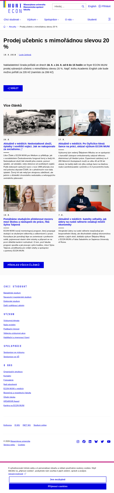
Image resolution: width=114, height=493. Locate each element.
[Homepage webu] (24, 7)
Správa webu (9, 445)
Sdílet (14, 88)
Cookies (21, 445)
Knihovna (7, 425)
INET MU (27, 425)
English (92, 6)
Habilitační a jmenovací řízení (16, 337)
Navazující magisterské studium (17, 297)
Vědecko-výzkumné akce (14, 333)
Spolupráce (12, 346)
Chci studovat (15, 286)
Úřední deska (9, 397)
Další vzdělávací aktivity (13, 305)
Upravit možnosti (15, 474)
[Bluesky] (96, 441)
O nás (8, 365)
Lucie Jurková (25, 55)
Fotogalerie (8, 380)
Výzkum (8, 314)
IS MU (17, 425)
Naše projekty (9, 325)
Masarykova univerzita (20, 441)
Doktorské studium (11, 301)
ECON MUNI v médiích (13, 388)
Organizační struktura (13, 371)
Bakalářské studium (12, 293)
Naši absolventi (10, 384)
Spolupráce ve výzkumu (13, 352)
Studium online (40, 425)
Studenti (92, 19)
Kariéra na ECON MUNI (13, 405)
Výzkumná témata (11, 320)
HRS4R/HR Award (11, 401)
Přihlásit (106, 6)
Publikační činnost (11, 329)
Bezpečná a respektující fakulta (17, 393)
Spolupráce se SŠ (11, 357)
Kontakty (7, 376)
